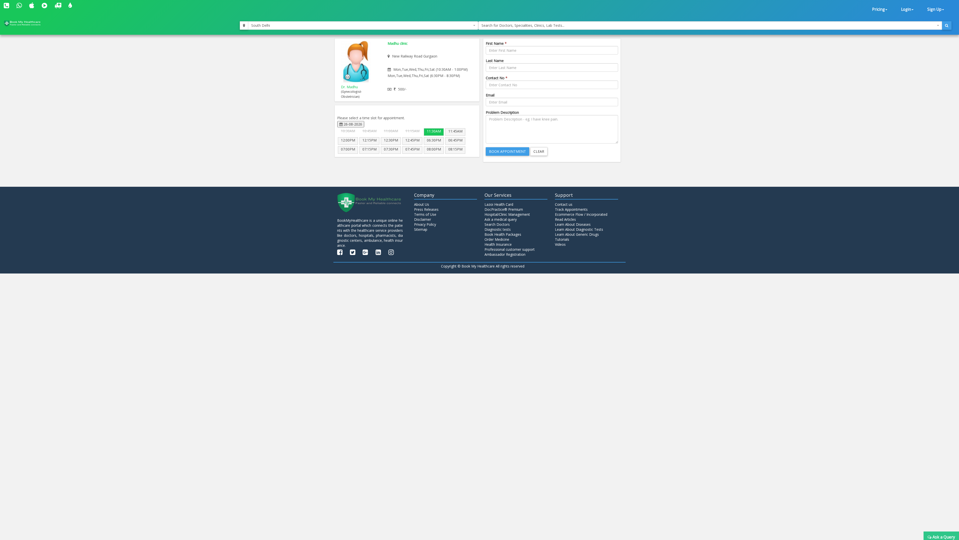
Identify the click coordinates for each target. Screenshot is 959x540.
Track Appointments (571, 209)
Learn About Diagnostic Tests (579, 229)
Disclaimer (422, 219)
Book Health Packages (502, 234)
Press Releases (426, 209)
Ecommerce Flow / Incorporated (581, 214)
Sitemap (420, 229)
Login (906, 9)
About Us (421, 204)
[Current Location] (244, 25)
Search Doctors (497, 224)
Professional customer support (509, 249)
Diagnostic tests (497, 229)
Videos (560, 244)
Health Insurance (498, 244)
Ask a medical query (500, 219)
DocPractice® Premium (503, 209)
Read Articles (565, 219)
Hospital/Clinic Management (507, 214)
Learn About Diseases (573, 224)
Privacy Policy (425, 224)
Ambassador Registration (504, 254)
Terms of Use (425, 214)
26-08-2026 (352, 124)
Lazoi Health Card (498, 204)
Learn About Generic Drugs (577, 234)
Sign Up (934, 9)
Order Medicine (496, 239)
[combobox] (363, 25)
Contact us (563, 204)
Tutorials (562, 239)
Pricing (878, 9)
